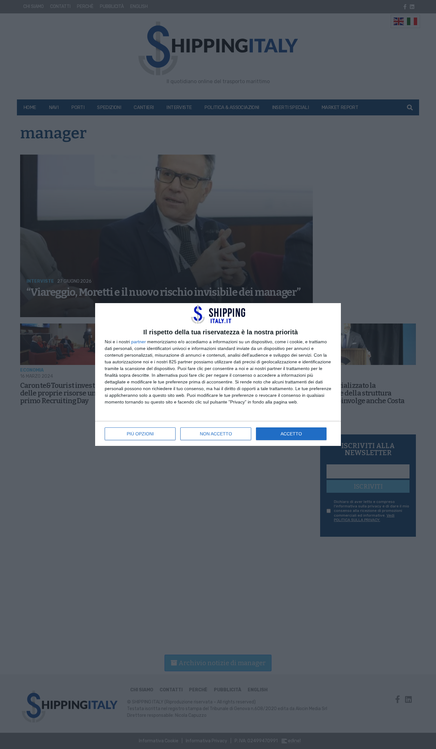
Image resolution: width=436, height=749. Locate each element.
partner (138, 341)
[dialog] (218, 374)
